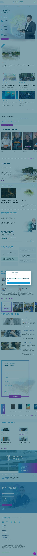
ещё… (8, 280)
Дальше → (18, 282)
